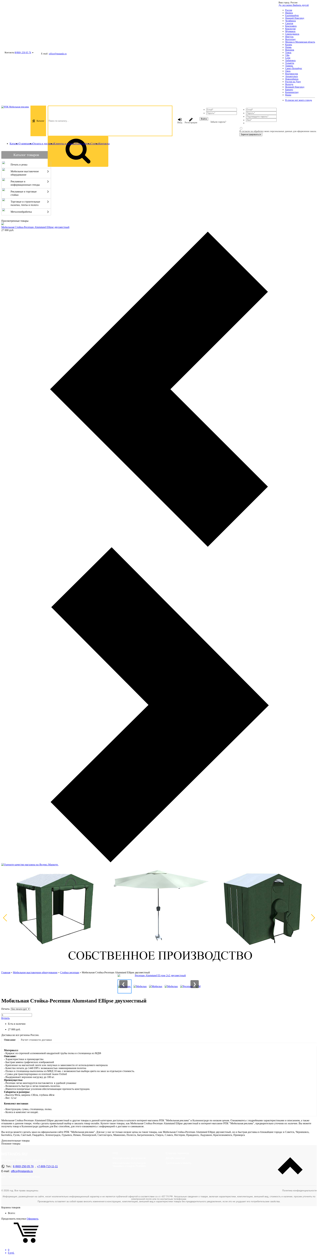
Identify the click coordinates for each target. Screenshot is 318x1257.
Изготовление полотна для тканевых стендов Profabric (129, 1164)
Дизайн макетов (175, 1158)
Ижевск (289, 13)
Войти (204, 119)
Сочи (287, 58)
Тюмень (289, 66)
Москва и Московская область (300, 42)
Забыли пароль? (218, 122)
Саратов (289, 23)
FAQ (115, 1153)
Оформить (32, 1218)
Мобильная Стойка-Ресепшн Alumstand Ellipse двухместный (35, 227)
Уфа (287, 55)
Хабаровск (290, 60)
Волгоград (290, 39)
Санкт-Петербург (293, 68)
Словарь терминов (177, 1153)
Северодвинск (292, 34)
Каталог (40, 121)
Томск (288, 52)
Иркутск (289, 36)
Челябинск (290, 21)
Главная (5, 972)
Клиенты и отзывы (64, 143)
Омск (288, 71)
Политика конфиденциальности (299, 1190)
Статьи (95, 143)
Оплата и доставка (43, 143)
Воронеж (289, 50)
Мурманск (290, 31)
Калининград (291, 92)
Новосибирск (291, 79)
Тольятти (289, 63)
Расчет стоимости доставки (36, 1039)
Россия (288, 10)
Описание (10, 1039)
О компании (26, 143)
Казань (288, 44)
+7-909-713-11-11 (47, 1166)
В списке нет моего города (298, 100)
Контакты (104, 143)
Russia (288, 95)
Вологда (289, 84)
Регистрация (191, 122)
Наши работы (83, 143)
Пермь (288, 47)
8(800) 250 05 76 (23, 52)
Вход (179, 122)
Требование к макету (178, 1163)
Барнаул (289, 89)
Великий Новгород (294, 87)
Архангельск (291, 76)
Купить (5, 1018)
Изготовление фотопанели (129, 1158)
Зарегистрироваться (251, 134)
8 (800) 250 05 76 (23, 1166)
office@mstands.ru (58, 53)
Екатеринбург (292, 15)
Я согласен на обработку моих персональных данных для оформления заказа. (278, 131)
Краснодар (290, 28)
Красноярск (291, 26)
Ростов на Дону (293, 81)
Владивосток (291, 73)
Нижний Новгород (294, 18)
